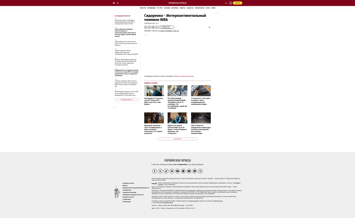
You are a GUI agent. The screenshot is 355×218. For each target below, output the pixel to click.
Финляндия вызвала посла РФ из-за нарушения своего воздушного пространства (126, 93)
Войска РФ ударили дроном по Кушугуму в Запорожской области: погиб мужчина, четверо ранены (125, 62)
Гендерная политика (129, 192)
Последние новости (122, 16)
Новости (143, 8)
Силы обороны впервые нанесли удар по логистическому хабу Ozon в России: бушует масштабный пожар (125, 32)
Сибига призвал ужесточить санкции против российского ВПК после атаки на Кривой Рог (126, 83)
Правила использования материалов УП (136, 188)
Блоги (208, 8)
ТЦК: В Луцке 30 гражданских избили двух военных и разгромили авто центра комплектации (201, 129)
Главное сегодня (150, 83)
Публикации (151, 8)
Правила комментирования (184, 76)
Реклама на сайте (128, 183)
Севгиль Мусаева (193, 201)
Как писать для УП (128, 197)
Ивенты (182, 8)
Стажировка (127, 199)
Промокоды (127, 201)
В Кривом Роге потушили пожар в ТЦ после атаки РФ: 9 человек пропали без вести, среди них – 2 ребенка (126, 73)
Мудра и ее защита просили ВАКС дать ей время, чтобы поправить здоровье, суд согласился (177, 129)
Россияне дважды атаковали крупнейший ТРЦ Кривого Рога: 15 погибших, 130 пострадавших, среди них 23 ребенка (177, 103)
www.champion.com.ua (169, 31)
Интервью (175, 8)
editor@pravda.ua (167, 202)
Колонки (167, 8)
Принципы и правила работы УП (133, 194)
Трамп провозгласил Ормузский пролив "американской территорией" (126, 52)
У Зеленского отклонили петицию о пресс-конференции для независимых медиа (200, 101)
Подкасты (190, 8)
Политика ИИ (127, 190)
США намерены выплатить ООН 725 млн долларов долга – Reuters (127, 43)
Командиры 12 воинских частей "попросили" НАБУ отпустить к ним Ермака (153, 101)
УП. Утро (160, 8)
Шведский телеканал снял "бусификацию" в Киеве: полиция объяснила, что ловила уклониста (153, 129)
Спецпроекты (199, 8)
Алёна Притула (218, 201)
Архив (213, 8)
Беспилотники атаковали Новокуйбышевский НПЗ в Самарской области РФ (125, 22)
